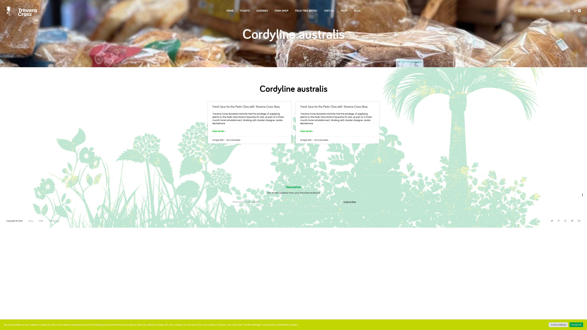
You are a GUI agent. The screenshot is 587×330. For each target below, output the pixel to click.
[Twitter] (552, 221)
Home (230, 10)
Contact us (54, 221)
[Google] (579, 221)
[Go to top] (582, 195)
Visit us (329, 10)
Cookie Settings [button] (558, 324)
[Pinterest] (572, 221)
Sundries (262, 10)
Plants (245, 10)
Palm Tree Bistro (306, 10)
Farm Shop (281, 10)
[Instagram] (565, 221)
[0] (575, 10)
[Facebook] (558, 221)
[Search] (561, 10)
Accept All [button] (576, 324)
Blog (357, 10)
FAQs (41, 221)
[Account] (568, 10)
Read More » (218, 131)
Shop (344, 10)
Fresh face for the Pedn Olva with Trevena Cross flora (246, 106)
